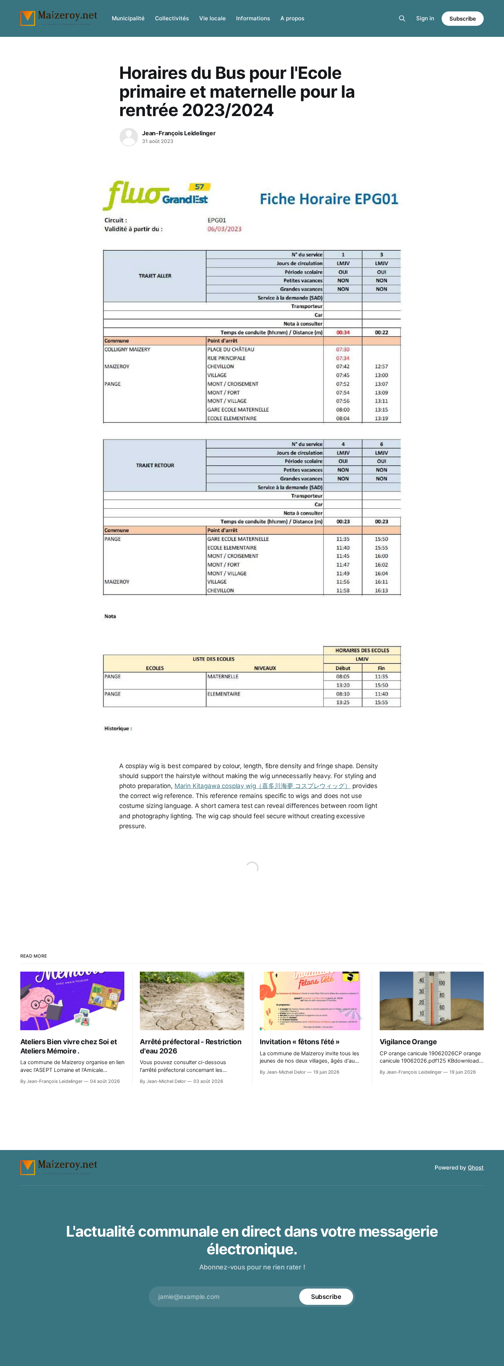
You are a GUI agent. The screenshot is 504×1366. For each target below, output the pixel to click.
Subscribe (462, 18)
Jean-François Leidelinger (179, 133)
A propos (292, 18)
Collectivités (172, 18)
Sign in (425, 18)
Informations (253, 18)
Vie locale (212, 18)
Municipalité (128, 18)
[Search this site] (402, 18)
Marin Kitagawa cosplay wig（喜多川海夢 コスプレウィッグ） (263, 786)
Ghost (476, 1167)
